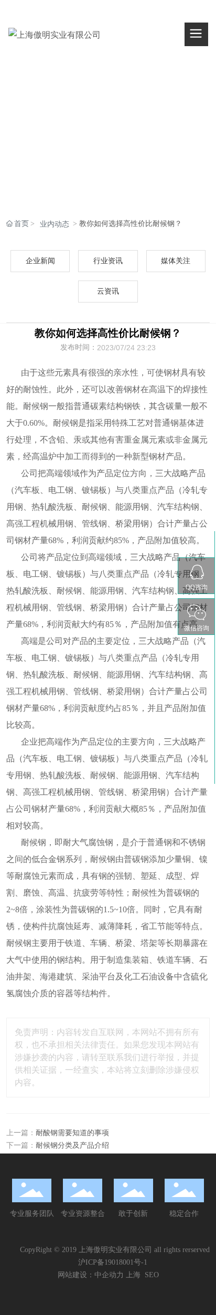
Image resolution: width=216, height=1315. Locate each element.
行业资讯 (108, 261)
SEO (152, 1275)
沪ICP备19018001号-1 (112, 1262)
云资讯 (108, 291)
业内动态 (54, 224)
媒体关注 (175, 261)
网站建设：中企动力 (91, 1275)
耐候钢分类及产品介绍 (72, 1145)
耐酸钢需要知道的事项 (72, 1133)
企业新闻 (40, 261)
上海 (133, 1275)
